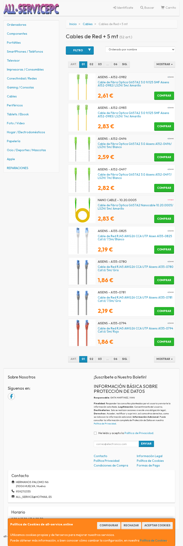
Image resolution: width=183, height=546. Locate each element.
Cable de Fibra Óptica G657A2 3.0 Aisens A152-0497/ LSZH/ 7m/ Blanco (135, 176)
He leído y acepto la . (126, 433)
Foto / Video (16, 123)
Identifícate (124, 8)
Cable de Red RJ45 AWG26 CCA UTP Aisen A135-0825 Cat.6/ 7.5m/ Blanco (135, 237)
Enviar (146, 443)
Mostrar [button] (163, 64)
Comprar (164, 95)
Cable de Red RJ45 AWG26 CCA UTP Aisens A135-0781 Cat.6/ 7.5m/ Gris (135, 299)
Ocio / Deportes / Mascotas (26, 150)
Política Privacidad (106, 461)
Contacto (100, 456)
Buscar (149, 8)
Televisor (13, 60)
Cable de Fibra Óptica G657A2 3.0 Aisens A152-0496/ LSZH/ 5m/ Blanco (135, 145)
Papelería (13, 141)
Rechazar (131, 525)
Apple (11, 159)
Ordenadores (16, 25)
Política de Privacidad (105, 423)
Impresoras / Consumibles (25, 69)
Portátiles (14, 43)
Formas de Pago (148, 465)
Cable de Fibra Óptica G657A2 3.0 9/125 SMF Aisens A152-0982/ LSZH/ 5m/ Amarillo (133, 83)
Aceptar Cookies (157, 525)
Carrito (170, 8)
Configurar (109, 525)
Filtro (78, 50)
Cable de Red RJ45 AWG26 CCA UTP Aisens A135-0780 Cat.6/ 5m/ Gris (135, 268)
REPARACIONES (17, 168)
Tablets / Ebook (18, 114)
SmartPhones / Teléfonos (25, 51)
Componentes (17, 34)
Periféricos (15, 105)
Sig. (124, 64)
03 (100, 64)
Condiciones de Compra (111, 465)
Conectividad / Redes (22, 78)
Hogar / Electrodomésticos (26, 132)
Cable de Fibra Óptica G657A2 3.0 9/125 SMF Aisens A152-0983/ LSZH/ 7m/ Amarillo (133, 114)
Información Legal (149, 456)
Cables (12, 96)
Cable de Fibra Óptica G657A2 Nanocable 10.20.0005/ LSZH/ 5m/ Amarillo (135, 206)
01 (83, 64)
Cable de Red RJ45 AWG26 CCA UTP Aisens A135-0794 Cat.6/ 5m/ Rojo (135, 330)
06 (115, 64)
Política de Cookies (153, 540)
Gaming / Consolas (20, 87)
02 (91, 64)
